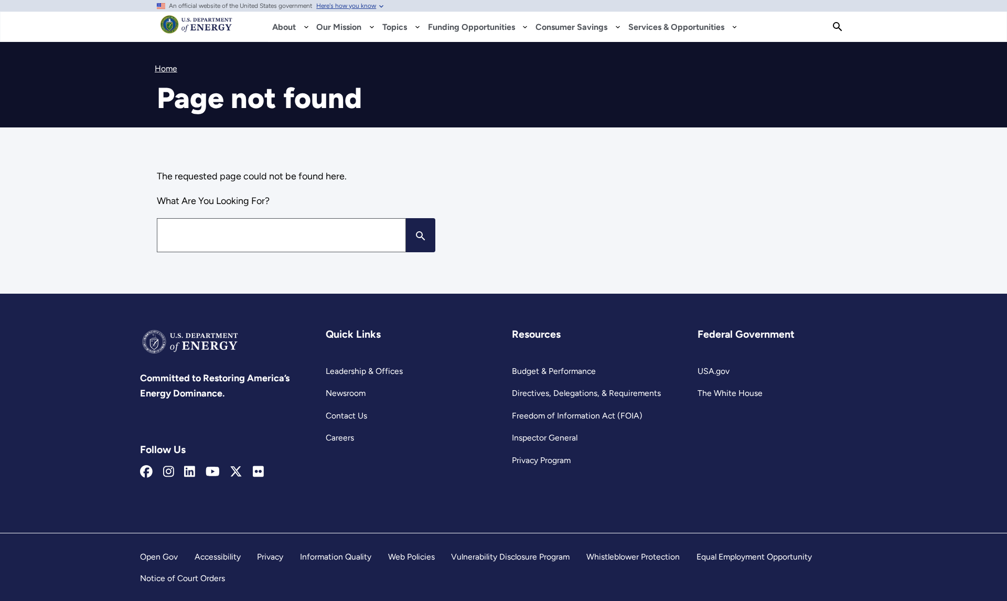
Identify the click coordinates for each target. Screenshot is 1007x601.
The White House (730, 393)
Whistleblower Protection (633, 557)
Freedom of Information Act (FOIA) (577, 416)
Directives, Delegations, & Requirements (586, 393)
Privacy (270, 557)
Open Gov (159, 557)
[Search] (837, 26)
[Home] (196, 29)
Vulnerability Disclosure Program (510, 557)
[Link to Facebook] (146, 472)
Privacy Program (541, 460)
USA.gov (714, 371)
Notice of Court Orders (182, 578)
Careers (340, 438)
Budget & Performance (554, 371)
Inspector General (544, 438)
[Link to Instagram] (168, 472)
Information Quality (335, 557)
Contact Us (346, 416)
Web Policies (411, 557)
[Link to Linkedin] (189, 472)
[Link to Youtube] (213, 472)
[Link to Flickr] (258, 472)
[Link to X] (236, 472)
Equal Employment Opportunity (754, 557)
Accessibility (218, 557)
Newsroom (346, 393)
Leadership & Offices (364, 371)
